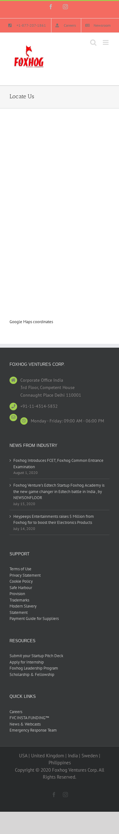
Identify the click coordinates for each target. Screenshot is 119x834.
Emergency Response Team (33, 730)
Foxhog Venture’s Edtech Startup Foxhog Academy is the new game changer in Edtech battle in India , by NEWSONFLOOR (58, 491)
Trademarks (19, 600)
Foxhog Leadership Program (34, 668)
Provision (17, 593)
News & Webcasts (25, 724)
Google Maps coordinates (31, 321)
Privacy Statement (25, 575)
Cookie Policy (21, 581)
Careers (16, 711)
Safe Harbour (21, 587)
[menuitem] (27, 25)
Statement (19, 612)
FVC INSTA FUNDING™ (29, 717)
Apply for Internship (27, 662)
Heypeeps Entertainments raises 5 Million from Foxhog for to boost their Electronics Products (53, 519)
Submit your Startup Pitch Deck (36, 655)
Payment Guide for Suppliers (34, 618)
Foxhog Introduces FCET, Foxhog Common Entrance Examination (58, 463)
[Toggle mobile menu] (106, 42)
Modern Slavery (23, 606)
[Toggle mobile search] (93, 42)
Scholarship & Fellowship (32, 674)
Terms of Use (20, 569)
